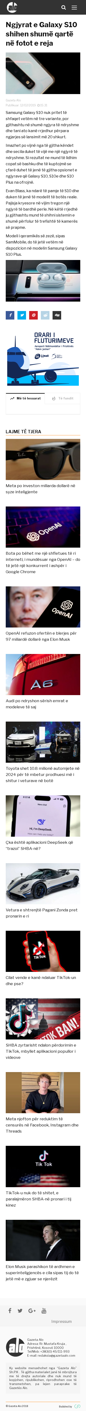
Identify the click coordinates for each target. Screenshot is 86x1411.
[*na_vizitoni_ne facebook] (9, 1310)
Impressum (61, 1321)
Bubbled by (65, 1406)
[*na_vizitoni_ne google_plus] (32, 1310)
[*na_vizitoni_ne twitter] (19, 1310)
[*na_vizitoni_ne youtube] (44, 1310)
